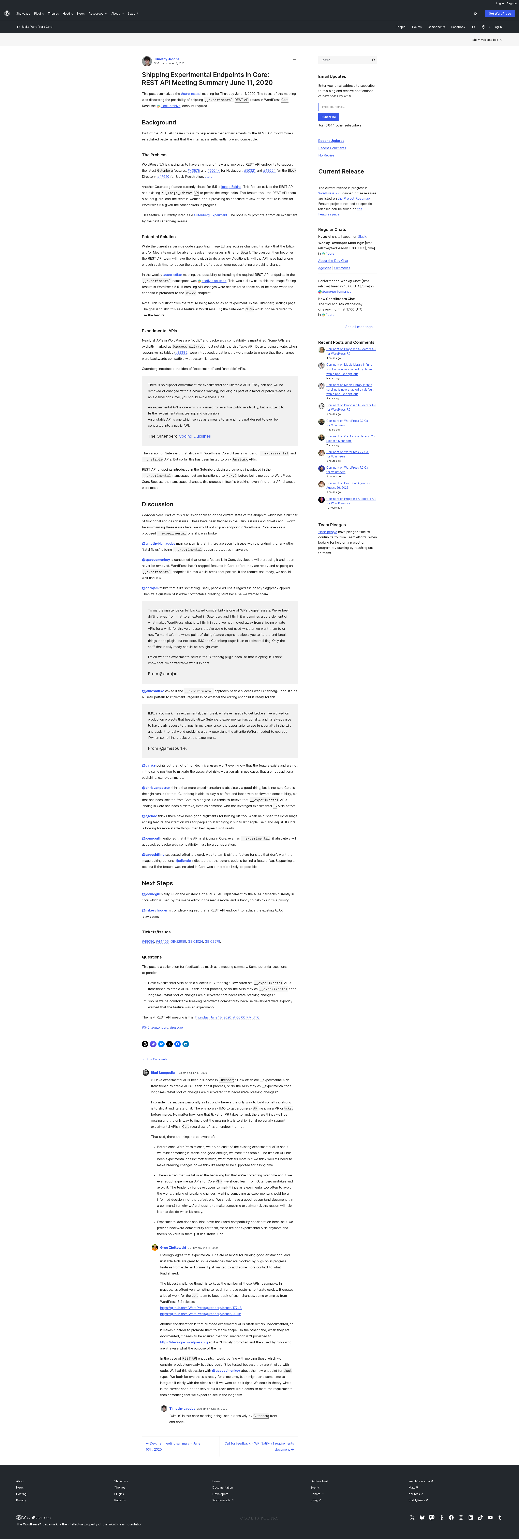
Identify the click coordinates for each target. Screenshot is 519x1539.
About (20, 1481)
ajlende (149, 816)
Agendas (324, 268)
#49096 (148, 941)
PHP (219, 1181)
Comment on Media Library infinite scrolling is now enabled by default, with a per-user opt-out (350, 369)
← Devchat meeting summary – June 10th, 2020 (173, 1446)
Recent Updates (331, 141)
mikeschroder (155, 910)
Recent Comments (332, 148)
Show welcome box (485, 39)
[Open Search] (475, 13)
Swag (316, 1500)
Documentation (222, 1487)
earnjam (150, 588)
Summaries (342, 268)
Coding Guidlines (195, 436)
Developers (220, 1494)
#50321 (249, 170)
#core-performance (336, 291)
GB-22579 (212, 941)
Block (292, 170)
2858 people (327, 532)
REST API (242, 100)
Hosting (21, 1494)
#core (330, 253)
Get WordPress (500, 13)
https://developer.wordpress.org (184, 1342)
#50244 (214, 170)
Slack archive (170, 106)
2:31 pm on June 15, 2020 (212, 1408)
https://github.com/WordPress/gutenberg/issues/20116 (200, 1314)
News (20, 1487)
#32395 (181, 352)
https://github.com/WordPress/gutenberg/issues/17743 (201, 1308)
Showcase (121, 1481)
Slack (362, 237)
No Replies (326, 155)
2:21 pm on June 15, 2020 (203, 1248)
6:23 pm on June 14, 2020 (192, 1073)
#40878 (194, 170)
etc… (208, 177)
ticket (288, 1108)
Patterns (120, 1500)
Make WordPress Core (37, 26)
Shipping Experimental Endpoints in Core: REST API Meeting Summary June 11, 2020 (207, 78)
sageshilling (153, 855)
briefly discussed (214, 281)
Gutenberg (165, 170)
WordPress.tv (223, 1500)
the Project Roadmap (354, 198)
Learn (216, 1481)
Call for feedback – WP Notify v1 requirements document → (259, 1446)
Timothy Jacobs (166, 59)
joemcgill (151, 838)
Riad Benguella (163, 1073)
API (196, 193)
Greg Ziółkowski (173, 1248)
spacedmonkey (156, 560)
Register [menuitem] (512, 3)
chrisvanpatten (156, 788)
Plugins (119, 1494)
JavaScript (240, 459)
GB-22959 (178, 941)
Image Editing (231, 187)
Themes (119, 1487)
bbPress (416, 1494)
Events (315, 1487)
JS (275, 806)
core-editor (172, 275)
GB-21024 (195, 941)
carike (148, 765)
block (287, 1371)
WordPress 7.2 (329, 193)
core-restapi (191, 94)
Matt (413, 1487)
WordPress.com (421, 1481)
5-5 (145, 1027)
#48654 (269, 170)
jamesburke (153, 691)
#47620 (163, 177)
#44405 (162, 941)
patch (269, 391)
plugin (250, 309)
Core (284, 100)
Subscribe (329, 117)
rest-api (176, 1027)
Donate (317, 1494)
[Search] (373, 60)
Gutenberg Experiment (210, 215)
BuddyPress (418, 1500)
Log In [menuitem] (500, 3)
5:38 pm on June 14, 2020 (169, 63)
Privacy (21, 1500)
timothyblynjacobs (158, 543)
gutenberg (159, 1027)
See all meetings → (361, 327)
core (195, 1296)
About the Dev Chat (333, 261)
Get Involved (319, 1481)
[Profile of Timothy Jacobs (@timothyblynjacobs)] (147, 62)
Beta (244, 252)
